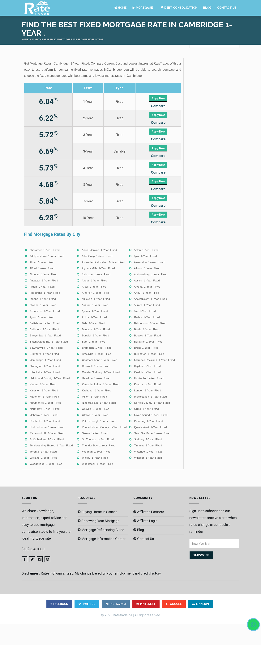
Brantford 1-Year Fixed (44, 353)
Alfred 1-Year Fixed (42, 268)
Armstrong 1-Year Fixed (45, 292)
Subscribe (201, 555)
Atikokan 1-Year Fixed (96, 298)
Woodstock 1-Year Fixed (97, 463)
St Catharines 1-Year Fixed (47, 439)
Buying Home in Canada (99, 512)
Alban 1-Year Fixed (42, 262)
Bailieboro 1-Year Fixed (45, 323)
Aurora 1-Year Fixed (147, 304)
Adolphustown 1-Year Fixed (47, 256)
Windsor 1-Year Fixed (148, 457)
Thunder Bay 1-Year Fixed (98, 445)
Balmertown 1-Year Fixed (150, 323)
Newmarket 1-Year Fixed (45, 402)
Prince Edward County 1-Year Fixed (104, 427)
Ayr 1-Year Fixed (145, 311)
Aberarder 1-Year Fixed (45, 249)
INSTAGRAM (118, 603)
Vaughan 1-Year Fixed (96, 451)
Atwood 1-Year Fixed (43, 304)
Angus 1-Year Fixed (94, 280)
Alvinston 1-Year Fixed (96, 274)
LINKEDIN (202, 603)
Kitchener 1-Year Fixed (96, 390)
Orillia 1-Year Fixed (146, 408)
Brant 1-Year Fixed (146, 347)
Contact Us (227, 7)
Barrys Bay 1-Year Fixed (45, 335)
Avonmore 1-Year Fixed (45, 311)
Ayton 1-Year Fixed (42, 317)
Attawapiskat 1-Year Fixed (150, 298)
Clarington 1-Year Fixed (45, 366)
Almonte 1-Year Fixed (43, 274)
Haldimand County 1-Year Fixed (50, 378)
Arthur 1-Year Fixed (146, 292)
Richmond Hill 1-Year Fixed (47, 433)
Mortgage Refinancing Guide (102, 530)
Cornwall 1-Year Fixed (96, 366)
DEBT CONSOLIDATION (180, 7)
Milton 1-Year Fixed (94, 396)
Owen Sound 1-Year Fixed (151, 414)
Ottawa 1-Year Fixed (95, 414)
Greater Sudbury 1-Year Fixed (101, 372)
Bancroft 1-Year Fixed (96, 329)
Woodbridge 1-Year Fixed (46, 463)
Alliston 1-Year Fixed (147, 268)
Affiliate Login (147, 521)
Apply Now (158, 98)
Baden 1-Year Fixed (147, 317)
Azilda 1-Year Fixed (94, 317)
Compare (158, 106)
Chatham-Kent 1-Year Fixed (99, 359)
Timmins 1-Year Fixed (148, 445)
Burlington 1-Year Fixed (149, 353)
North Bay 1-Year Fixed (45, 408)
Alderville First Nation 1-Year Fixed (103, 262)
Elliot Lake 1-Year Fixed (45, 372)
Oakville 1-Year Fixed (95, 408)
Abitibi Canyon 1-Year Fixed (99, 249)
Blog (207, 7)
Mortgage (144, 7)
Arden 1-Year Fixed (42, 286)
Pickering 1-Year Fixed (148, 421)
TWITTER (88, 603)
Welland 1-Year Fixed (43, 457)
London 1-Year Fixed (147, 390)
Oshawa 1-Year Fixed (44, 414)
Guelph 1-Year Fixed (147, 372)
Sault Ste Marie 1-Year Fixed (152, 433)
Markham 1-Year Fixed (44, 396)
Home (121, 7)
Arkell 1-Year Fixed (94, 286)
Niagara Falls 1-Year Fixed (99, 402)
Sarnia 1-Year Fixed (95, 433)
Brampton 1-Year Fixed (97, 347)
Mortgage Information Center (103, 539)
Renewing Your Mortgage (100, 521)
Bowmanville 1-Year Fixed (46, 347)
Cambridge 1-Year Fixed (45, 359)
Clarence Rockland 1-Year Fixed (154, 359)
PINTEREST (148, 603)
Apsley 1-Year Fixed (147, 280)
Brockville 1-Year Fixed (96, 353)
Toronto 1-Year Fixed (43, 451)
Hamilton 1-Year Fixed (96, 378)
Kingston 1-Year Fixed (44, 390)
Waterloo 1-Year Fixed (148, 451)
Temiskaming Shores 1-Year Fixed (51, 445)
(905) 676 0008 (33, 549)
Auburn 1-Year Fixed (95, 304)
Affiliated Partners (150, 512)
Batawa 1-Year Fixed (147, 335)
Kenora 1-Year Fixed (147, 384)
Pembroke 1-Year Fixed (45, 421)
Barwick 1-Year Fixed (95, 335)
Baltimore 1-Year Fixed (44, 329)
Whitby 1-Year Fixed (95, 457)
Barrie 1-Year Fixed (146, 329)
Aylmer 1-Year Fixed (95, 311)
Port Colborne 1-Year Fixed (47, 427)
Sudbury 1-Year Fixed (148, 439)
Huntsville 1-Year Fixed (149, 378)
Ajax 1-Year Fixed (145, 256)
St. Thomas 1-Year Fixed (98, 439)
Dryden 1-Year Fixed (147, 366)
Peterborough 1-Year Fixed (99, 421)
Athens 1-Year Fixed (43, 298)
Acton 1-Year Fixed (146, 249)
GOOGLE (176, 603)
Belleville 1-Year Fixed (148, 341)
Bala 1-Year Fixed (93, 323)
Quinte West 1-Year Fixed (150, 427)
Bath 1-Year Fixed (93, 341)
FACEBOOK (60, 603)
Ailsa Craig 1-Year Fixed (97, 256)
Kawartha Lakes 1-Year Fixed (100, 384)
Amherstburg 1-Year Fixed (150, 274)
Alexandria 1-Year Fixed (149, 262)
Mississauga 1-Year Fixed (150, 396)
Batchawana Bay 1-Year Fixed (49, 341)
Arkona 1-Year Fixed (147, 286)
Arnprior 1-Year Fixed (95, 292)
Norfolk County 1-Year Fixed (152, 402)
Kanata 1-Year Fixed (43, 384)
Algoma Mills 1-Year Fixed (98, 268)
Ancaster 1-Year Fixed (44, 280)
